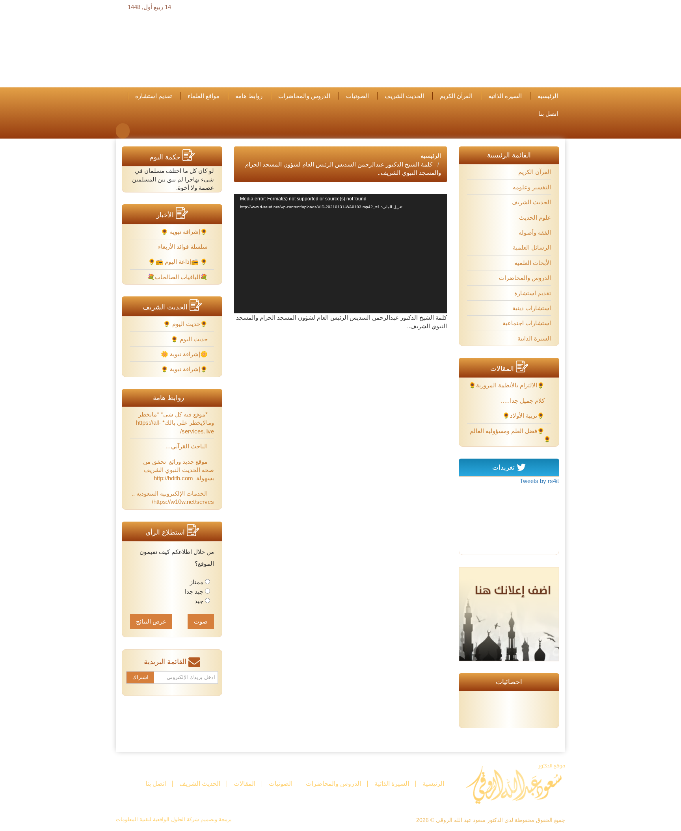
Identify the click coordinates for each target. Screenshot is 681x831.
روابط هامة (248, 96)
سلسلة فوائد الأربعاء (183, 246)
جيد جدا (194, 591)
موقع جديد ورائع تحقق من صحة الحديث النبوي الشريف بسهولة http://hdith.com (178, 470)
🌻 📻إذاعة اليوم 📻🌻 (178, 261)
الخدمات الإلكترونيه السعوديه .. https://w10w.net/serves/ (173, 497)
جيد (199, 601)
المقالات (244, 783)
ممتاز (196, 582)
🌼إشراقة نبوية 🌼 (185, 354)
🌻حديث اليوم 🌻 (186, 323)
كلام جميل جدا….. (523, 400)
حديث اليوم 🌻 (190, 339)
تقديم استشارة (153, 96)
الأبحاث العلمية (532, 262)
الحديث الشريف (404, 96)
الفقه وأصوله (535, 232)
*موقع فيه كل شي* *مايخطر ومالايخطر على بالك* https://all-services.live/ (175, 423)
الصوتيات (357, 96)
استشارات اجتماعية (526, 323)
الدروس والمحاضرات (304, 96)
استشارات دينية (531, 308)
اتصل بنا (548, 114)
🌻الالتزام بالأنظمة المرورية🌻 (507, 385)
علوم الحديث (535, 217)
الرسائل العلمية (532, 247)
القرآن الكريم (456, 96)
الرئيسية (548, 96)
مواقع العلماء (204, 96)
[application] (340, 254)
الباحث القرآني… (187, 446)
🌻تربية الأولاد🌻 (524, 415)
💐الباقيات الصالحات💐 (178, 277)
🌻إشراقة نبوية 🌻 (185, 231)
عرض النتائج (151, 621)
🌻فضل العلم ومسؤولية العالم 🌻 (510, 435)
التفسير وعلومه (532, 187)
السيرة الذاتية (505, 96)
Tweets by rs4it (539, 481)
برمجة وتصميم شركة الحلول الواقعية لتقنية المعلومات (174, 819)
